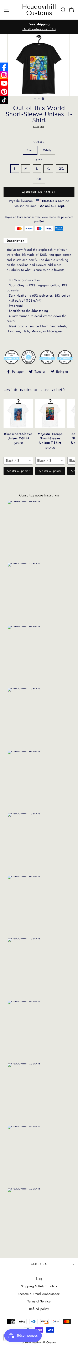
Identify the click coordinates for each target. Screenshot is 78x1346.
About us (39, 1264)
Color (39, 142)
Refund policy (39, 1309)
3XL (38, 179)
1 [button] (35, 99)
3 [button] (43, 98)
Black (30, 150)
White (47, 150)
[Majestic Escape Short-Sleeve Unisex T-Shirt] (50, 413)
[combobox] (18, 461)
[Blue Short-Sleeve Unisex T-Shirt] (18, 413)
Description (15, 240)
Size (39, 160)
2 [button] (39, 99)
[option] (39, 27)
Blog (39, 1278)
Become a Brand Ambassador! (39, 1294)
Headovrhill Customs (39, 10)
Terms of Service (39, 1301)
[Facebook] (4, 67)
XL (48, 168)
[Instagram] (4, 75)
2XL (61, 168)
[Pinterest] (4, 92)
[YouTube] (4, 83)
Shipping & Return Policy (39, 1286)
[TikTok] (4, 100)
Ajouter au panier (18, 471)
